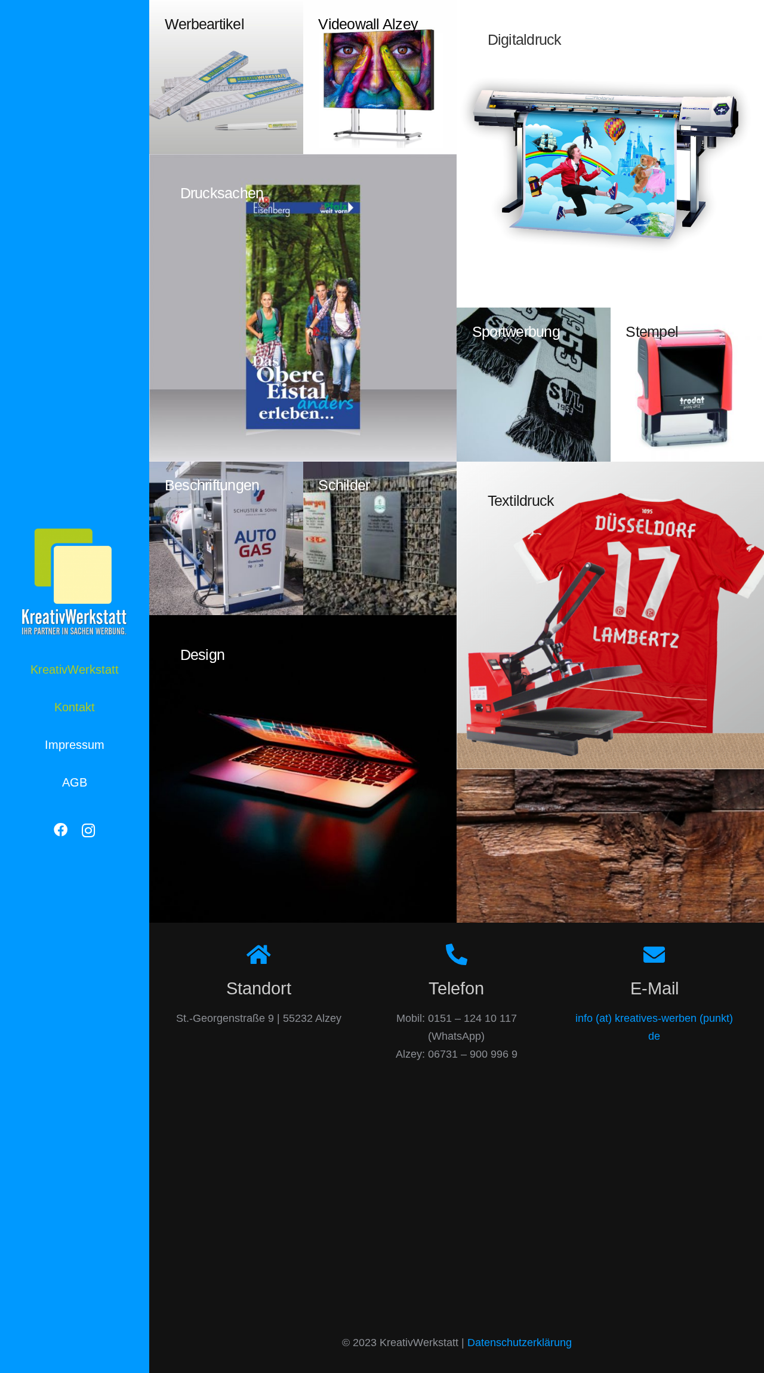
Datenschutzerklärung (519, 1343)
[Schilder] (380, 539)
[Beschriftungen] (226, 539)
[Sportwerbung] (534, 385)
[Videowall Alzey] (380, 77)
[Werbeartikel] (226, 77)
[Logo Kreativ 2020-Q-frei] (74, 582)
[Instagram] (89, 830)
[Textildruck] (610, 615)
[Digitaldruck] (610, 154)
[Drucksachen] (303, 308)
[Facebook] (61, 830)
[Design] (303, 769)
